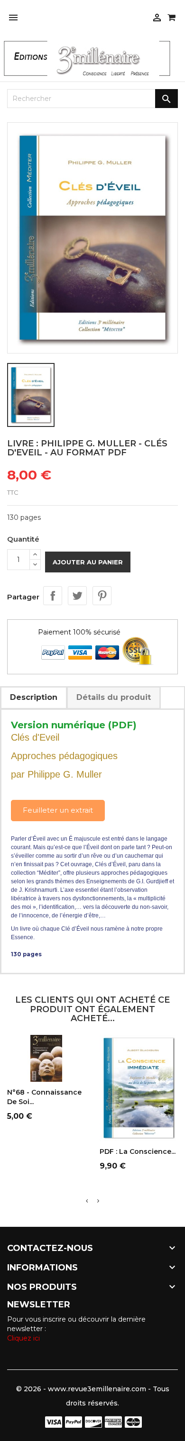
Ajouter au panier (88, 562)
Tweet (77, 595)
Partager (52, 595)
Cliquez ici (23, 1338)
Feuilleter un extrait (58, 810)
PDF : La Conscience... (138, 1151)
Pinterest (101, 595)
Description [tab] (33, 697)
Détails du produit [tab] (113, 697)
